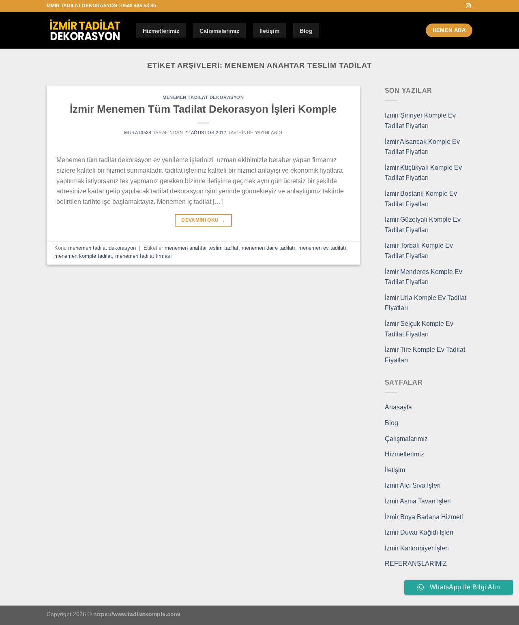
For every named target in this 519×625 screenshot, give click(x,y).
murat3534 (137, 132)
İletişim (269, 31)
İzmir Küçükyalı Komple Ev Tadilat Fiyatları (423, 173)
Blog (306, 31)
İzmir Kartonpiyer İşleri (417, 548)
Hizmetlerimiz (161, 31)
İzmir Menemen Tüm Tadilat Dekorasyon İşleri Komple (203, 109)
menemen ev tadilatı (322, 248)
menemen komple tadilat (83, 256)
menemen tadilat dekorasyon (203, 97)
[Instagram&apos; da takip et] (468, 6)
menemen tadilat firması (143, 256)
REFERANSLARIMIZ (416, 563)
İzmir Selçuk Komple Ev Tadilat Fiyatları (419, 329)
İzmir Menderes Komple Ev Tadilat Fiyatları (423, 277)
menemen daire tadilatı (268, 248)
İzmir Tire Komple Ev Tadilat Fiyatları (425, 355)
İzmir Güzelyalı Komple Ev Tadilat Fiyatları (423, 224)
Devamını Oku (203, 220)
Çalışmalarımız (219, 31)
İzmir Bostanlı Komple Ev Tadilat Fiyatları (421, 199)
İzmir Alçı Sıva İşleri (413, 485)
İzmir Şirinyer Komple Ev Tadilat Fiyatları (420, 120)
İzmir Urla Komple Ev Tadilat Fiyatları (425, 303)
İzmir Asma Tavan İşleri (418, 501)
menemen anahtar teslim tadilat (201, 248)
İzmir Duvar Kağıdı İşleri (419, 532)
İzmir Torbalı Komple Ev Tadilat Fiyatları (419, 250)
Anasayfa (398, 407)
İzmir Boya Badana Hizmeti (424, 517)
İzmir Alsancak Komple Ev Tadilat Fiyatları (422, 147)
